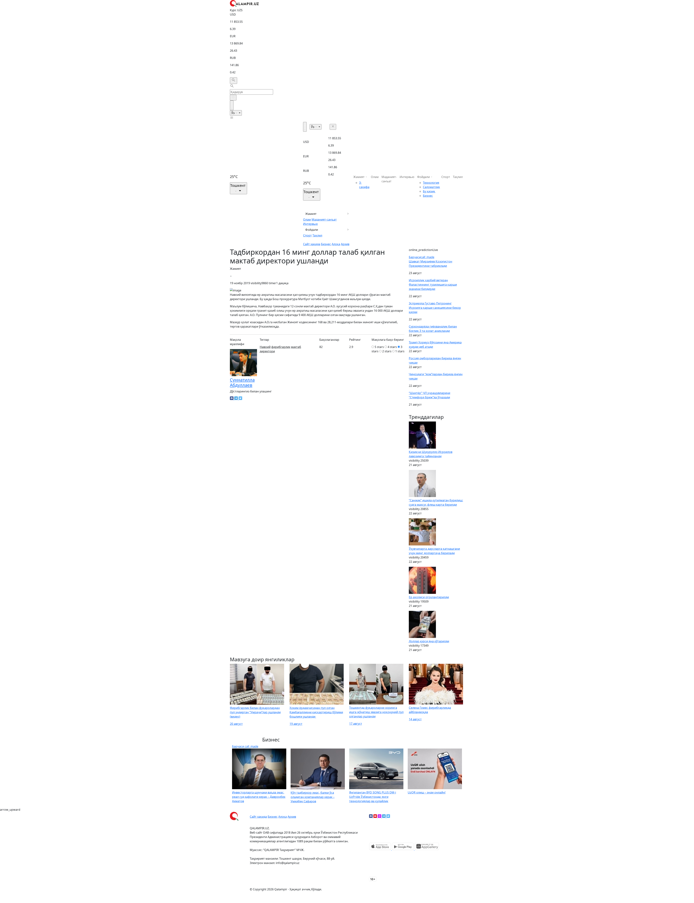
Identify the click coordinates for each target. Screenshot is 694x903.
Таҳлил (317, 235)
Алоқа (336, 244)
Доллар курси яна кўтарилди (429, 641)
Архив (345, 244)
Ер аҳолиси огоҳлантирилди (429, 597)
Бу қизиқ (429, 191)
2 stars (386, 351)
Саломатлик (431, 187)
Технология (431, 183)
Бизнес (326, 244)
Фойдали (311, 229)
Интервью (310, 224)
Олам (307, 220)
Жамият (311, 214)
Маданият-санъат (324, 220)
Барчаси (421, 257)
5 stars (379, 347)
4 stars (392, 347)
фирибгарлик (280, 347)
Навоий (265, 347)
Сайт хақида (311, 244)
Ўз (233, 113)
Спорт (307, 235)
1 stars (399, 351)
